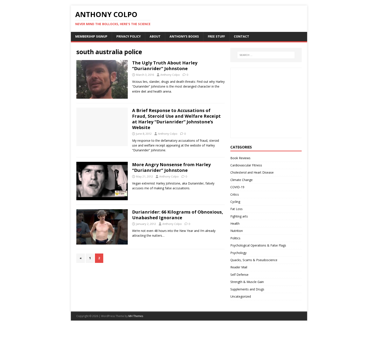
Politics (235, 238)
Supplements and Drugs (247, 289)
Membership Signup (91, 36)
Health (235, 223)
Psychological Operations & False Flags (258, 245)
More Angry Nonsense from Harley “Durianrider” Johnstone (171, 167)
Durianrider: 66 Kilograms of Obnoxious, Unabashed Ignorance (177, 215)
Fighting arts (239, 216)
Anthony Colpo (170, 75)
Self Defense (239, 274)
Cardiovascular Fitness (246, 165)
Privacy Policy (128, 36)
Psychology (238, 253)
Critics (234, 194)
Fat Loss (236, 209)
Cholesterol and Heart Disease (252, 172)
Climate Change (241, 180)
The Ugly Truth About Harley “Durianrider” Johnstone (164, 65)
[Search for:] (266, 55)
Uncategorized (240, 296)
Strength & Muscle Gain (247, 282)
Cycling (235, 202)
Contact (241, 36)
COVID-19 (237, 187)
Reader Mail (238, 267)
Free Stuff (216, 36)
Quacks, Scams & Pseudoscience (253, 260)
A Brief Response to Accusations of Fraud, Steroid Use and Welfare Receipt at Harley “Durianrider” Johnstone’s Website (176, 118)
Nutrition (236, 231)
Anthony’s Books (184, 36)
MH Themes (135, 316)
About (155, 36)
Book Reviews (240, 158)
